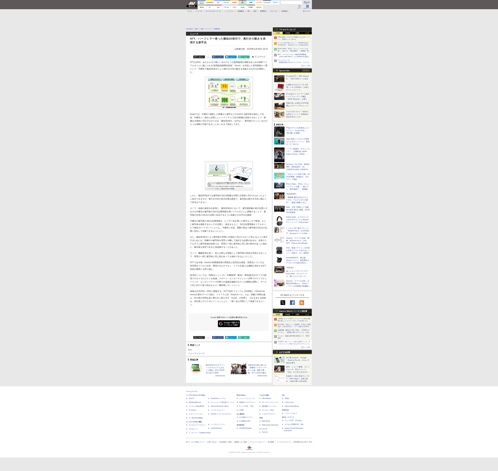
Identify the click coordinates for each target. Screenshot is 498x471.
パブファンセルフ (291, 413)
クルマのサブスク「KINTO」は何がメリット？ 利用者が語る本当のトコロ (298, 114)
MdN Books (266, 421)
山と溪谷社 (240, 414)
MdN (261, 418)
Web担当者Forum (195, 402)
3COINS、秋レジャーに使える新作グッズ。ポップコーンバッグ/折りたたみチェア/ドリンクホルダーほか (294, 344)
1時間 (278, 33)
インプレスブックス (218, 424)
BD (249, 11)
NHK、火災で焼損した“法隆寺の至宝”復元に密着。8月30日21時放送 (298, 209)
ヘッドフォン (229, 11)
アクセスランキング (287, 30)
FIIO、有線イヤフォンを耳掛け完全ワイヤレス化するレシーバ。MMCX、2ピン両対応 (298, 250)
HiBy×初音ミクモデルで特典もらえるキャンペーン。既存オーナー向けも (298, 141)
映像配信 (241, 11)
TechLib (265, 432)
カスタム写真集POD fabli (294, 424)
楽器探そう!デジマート (247, 402)
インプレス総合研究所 (196, 406)
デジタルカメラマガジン (197, 425)
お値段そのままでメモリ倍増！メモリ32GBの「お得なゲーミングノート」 (297, 87)
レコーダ (199, 11)
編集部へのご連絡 (240, 442)
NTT (190, 350)
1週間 (297, 33)
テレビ (189, 11)
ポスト (201, 57)
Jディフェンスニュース (270, 402)
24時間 (287, 33)
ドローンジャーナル (196, 414)
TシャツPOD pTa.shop (293, 420)
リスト (208, 57)
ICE (283, 395)
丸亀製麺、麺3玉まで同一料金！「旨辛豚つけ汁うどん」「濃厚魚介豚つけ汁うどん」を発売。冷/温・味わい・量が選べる (294, 332)
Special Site (284, 71)
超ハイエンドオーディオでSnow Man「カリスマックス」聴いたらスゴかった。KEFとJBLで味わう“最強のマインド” (298, 276)
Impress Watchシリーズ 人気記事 (293, 311)
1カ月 (307, 33)
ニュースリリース (196, 353)
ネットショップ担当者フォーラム (222, 402)
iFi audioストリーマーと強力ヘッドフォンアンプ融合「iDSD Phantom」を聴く (297, 96)
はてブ (232, 57)
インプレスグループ (284, 442)
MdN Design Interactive (270, 425)
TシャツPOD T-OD (246, 406)
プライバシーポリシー (257, 442)
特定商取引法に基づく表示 (303, 442)
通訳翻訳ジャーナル (269, 406)
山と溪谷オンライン (246, 417)
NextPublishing (216, 428)
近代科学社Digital (245, 428)
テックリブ (263, 429)
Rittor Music (241, 395)
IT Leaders (192, 410)
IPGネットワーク (288, 417)
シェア (219, 57)
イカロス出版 (264, 395)
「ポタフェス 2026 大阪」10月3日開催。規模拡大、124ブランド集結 (298, 176)
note (245, 57)
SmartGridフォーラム (218, 398)
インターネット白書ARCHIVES (200, 433)
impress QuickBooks (292, 406)
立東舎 (241, 410)
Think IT (191, 398)
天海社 (287, 398)
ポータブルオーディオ (213, 11)
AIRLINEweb (266, 398)
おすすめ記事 (284, 352)
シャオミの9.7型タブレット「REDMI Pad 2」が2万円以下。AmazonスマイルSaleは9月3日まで (294, 45)
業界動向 (263, 11)
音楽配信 (284, 11)
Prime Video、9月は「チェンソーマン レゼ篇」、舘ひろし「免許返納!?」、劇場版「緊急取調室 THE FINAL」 (294, 51)
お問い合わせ (212, 442)
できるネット (193, 429)
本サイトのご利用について (195, 442)
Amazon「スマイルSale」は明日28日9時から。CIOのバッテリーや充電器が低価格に (298, 283)
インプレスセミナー (218, 410)
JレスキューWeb (268, 410)
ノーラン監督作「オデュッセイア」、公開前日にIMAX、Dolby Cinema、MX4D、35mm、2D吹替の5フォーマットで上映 (298, 154)
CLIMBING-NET (244, 421)
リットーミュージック (247, 398)
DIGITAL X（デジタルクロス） (221, 414)
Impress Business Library (220, 406)
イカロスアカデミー (269, 414)
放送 (255, 11)
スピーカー (274, 11)
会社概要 (271, 442)
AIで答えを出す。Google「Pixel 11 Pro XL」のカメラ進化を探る (297, 360)
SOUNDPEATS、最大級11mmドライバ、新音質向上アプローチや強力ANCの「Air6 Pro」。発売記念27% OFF (297, 263)
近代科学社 (240, 425)
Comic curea (289, 402)
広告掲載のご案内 (225, 442)
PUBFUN (285, 410)
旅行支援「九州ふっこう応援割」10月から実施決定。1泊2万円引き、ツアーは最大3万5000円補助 (294, 327)
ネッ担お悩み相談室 (196, 418)
